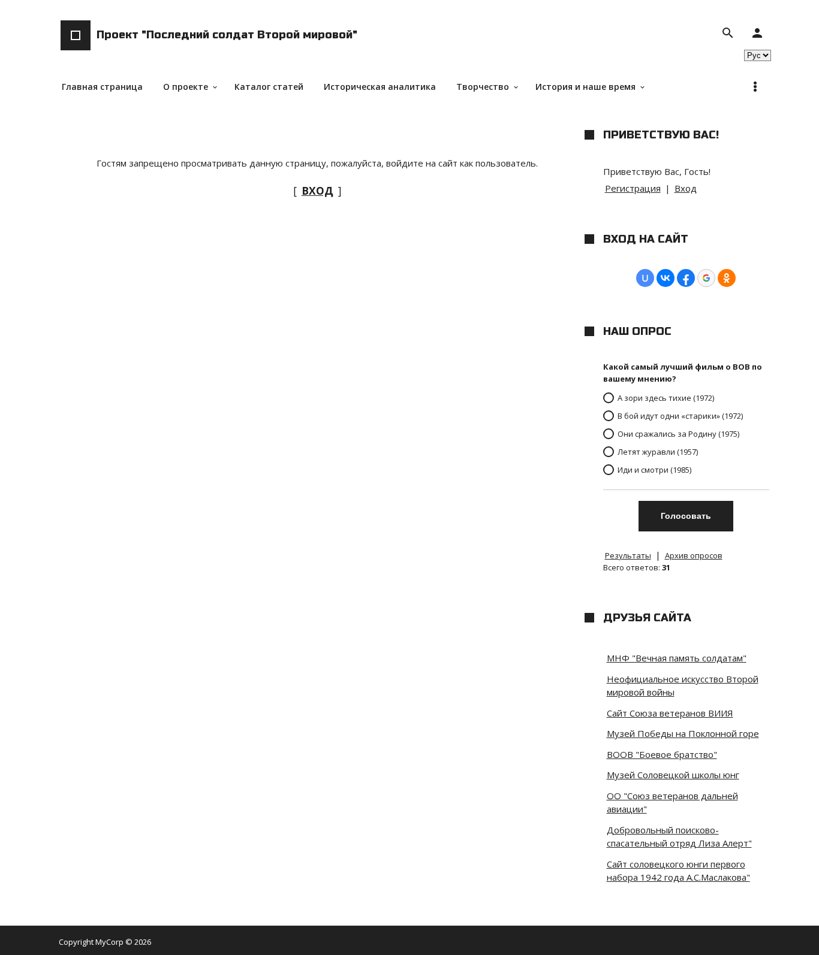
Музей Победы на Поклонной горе (683, 733)
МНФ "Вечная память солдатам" (676, 658)
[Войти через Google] (706, 278)
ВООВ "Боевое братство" (662, 754)
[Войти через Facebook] (686, 278)
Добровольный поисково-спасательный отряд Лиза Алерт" (679, 837)
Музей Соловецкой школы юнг (673, 775)
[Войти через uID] (645, 278)
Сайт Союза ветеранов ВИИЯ (670, 713)
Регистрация (633, 188)
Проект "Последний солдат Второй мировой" (227, 34)
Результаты (628, 555)
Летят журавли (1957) (658, 451)
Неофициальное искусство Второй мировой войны (682, 686)
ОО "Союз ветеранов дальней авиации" (672, 802)
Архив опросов (693, 555)
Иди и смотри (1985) (654, 469)
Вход (686, 188)
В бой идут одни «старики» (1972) (680, 415)
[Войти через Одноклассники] (727, 278)
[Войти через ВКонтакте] (666, 278)
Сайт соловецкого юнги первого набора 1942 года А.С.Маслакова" (678, 871)
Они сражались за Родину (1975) (678, 433)
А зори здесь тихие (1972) (666, 397)
